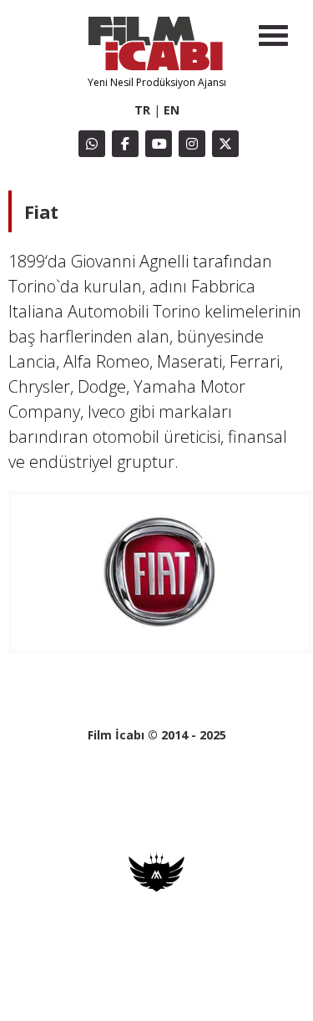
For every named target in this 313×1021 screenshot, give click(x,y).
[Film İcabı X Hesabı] (225, 143)
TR (142, 110)
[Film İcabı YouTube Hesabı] (158, 143)
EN (171, 110)
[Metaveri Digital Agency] (156, 888)
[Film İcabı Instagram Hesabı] (192, 143)
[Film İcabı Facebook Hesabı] (125, 143)
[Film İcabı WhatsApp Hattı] (91, 143)
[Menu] (273, 35)
